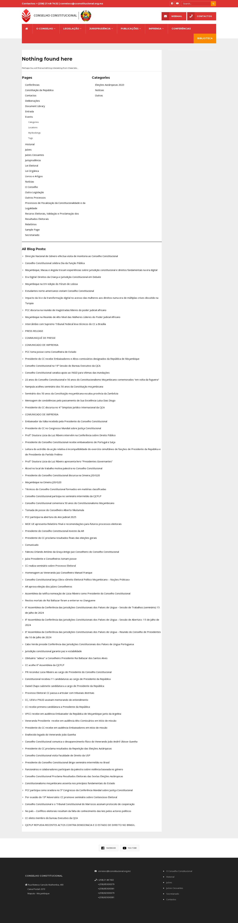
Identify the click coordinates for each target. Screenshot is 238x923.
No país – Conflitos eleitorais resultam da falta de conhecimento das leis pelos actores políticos (78, 811)
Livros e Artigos (34, 176)
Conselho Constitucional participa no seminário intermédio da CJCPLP (63, 496)
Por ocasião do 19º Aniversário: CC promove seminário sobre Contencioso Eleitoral (71, 797)
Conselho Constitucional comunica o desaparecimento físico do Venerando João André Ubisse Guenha (81, 741)
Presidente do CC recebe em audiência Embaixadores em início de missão (66, 727)
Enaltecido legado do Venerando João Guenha (50, 734)
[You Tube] (177, 3)
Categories (33, 122)
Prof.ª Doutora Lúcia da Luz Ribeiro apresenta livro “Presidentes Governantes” (69, 461)
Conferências (181, 28)
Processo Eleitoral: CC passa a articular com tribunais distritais (59, 692)
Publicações (130, 28)
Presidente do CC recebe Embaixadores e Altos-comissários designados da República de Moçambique (82, 358)
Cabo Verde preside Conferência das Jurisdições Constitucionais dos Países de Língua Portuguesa (79, 644)
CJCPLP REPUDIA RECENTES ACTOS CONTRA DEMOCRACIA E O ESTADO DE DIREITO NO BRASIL (80, 824)
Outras (99, 95)
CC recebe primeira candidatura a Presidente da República (57, 706)
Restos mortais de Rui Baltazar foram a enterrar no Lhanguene (60, 600)
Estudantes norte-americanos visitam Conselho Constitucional (59, 290)
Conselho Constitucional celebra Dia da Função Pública (55, 263)
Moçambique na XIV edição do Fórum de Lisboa (51, 283)
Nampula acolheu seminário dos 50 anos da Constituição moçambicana (64, 386)
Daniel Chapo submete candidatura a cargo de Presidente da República (64, 685)
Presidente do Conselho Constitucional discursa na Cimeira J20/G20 (62, 475)
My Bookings (34, 132)
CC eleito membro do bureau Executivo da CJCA (51, 818)
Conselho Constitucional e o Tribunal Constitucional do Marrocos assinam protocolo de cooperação (80, 804)
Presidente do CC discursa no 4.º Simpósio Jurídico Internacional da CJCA (65, 407)
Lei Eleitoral (31, 165)
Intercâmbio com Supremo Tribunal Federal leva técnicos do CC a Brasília (65, 324)
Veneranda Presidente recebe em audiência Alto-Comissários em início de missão (70, 720)
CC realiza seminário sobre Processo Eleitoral (50, 565)
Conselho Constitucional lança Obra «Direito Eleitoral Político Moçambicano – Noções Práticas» (77, 579)
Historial (29, 144)
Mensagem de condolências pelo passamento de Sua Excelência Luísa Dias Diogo (70, 400)
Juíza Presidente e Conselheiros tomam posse (51, 558)
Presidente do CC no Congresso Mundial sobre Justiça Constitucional (63, 428)
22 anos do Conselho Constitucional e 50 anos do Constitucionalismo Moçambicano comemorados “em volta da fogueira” (92, 379)
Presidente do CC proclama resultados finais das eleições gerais (61, 537)
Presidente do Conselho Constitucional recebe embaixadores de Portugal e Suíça (70, 442)
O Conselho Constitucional (179, 871)
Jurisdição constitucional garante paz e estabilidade (53, 651)
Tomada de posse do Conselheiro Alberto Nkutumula (54, 510)
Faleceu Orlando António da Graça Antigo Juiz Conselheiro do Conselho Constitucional (72, 551)
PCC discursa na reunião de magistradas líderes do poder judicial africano (65, 310)
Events (29, 116)
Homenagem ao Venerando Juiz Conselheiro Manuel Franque (58, 572)
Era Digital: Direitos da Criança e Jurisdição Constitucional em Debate (63, 277)
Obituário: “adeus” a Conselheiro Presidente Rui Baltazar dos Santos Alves (66, 658)
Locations (33, 127)
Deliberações (32, 100)
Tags (30, 138)
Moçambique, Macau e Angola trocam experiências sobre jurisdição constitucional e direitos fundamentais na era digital (91, 270)
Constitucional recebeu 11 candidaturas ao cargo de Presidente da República (68, 679)
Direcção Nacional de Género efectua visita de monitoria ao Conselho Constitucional (71, 256)
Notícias (29, 181)
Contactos (204, 16)
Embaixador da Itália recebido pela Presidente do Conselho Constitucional (66, 421)
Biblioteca (205, 38)
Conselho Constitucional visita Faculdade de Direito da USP (57, 755)
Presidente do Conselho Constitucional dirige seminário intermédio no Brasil (67, 762)
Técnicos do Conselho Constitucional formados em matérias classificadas (65, 489)
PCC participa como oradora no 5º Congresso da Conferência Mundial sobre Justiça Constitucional (79, 790)
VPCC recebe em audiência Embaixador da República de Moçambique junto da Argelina (73, 713)
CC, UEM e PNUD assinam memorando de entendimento (56, 699)
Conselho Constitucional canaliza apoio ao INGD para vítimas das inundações (67, 372)
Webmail (176, 16)
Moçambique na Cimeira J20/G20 (43, 482)
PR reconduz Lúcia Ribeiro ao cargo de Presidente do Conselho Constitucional (68, 672)
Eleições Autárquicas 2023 (109, 84)
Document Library (35, 106)
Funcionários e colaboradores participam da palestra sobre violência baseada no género (74, 769)
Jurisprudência (100, 28)
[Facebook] (172, 3)
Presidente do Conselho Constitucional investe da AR (54, 530)
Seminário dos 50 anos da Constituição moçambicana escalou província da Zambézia (71, 393)
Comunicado (32, 544)
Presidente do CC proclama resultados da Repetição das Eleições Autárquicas (68, 748)
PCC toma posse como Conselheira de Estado (50, 351)
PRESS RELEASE (34, 331)
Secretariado (32, 234)
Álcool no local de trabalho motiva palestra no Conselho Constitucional (63, 468)
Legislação (71, 28)
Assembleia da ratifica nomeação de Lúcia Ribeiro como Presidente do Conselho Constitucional (77, 593)
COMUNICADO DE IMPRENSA (41, 344)
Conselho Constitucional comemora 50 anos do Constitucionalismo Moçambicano (69, 503)
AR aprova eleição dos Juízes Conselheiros (48, 586)
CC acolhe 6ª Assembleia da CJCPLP (44, 665)
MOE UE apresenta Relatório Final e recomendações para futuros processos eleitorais (73, 524)
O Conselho (44, 28)
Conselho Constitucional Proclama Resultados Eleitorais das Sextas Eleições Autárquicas (74, 776)
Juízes (28, 149)
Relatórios (31, 224)
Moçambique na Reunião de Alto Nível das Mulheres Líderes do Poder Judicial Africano (72, 317)
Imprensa (155, 28)
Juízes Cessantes (34, 154)
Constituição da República (39, 90)
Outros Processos (35, 197)
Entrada (29, 111)
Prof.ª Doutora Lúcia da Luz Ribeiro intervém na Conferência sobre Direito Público (70, 435)
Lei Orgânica (32, 170)
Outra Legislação (34, 192)
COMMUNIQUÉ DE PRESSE (40, 337)
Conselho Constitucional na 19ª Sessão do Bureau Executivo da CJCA (63, 365)
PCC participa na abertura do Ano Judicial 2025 (50, 517)
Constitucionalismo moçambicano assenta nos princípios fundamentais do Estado (70, 783)
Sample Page (32, 229)
